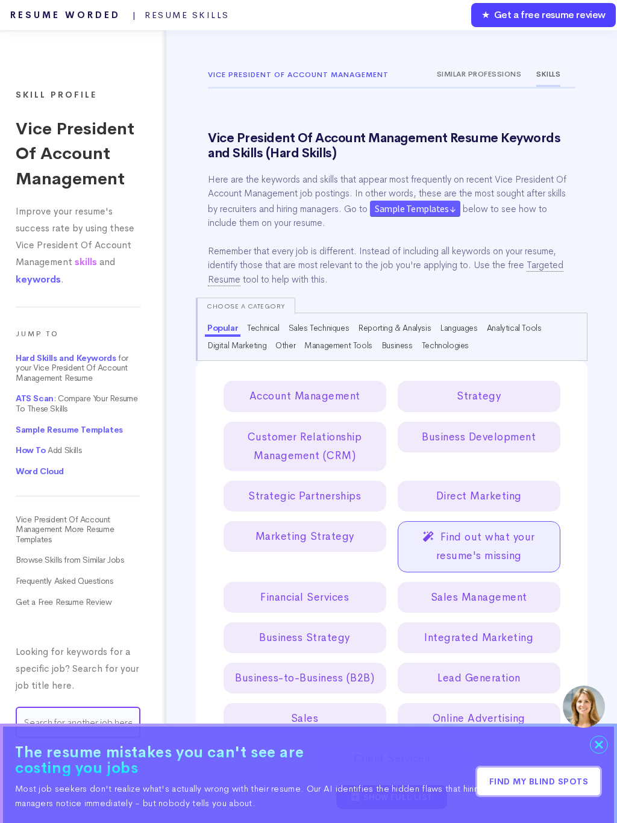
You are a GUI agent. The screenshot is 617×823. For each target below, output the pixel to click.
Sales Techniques (319, 327)
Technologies (445, 345)
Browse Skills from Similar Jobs (70, 560)
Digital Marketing (236, 345)
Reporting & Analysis (394, 327)
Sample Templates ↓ (415, 208)
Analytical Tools (514, 327)
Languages (458, 327)
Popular (222, 327)
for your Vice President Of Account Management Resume (72, 368)
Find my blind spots (539, 781)
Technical (263, 327)
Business (397, 345)
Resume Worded (120, 15)
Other (285, 345)
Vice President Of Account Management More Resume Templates (65, 530)
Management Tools (338, 345)
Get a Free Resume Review (63, 602)
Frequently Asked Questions (64, 581)
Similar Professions (479, 74)
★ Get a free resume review (543, 14)
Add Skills (48, 450)
